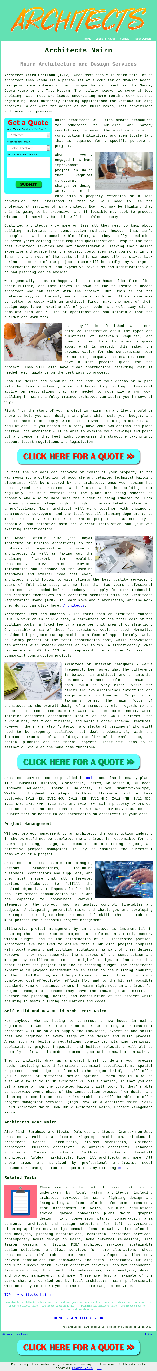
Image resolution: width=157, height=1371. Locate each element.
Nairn (91, 778)
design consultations (75, 1229)
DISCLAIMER (143, 38)
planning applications (26, 1229)
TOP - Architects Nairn (27, 1295)
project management (48, 849)
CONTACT (125, 38)
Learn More (82, 1368)
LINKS (99, 38)
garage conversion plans (87, 1213)
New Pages (22, 1334)
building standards (123, 421)
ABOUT (111, 38)
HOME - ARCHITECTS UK (78, 1318)
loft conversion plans (83, 1219)
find (20, 1132)
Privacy (150, 1334)
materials (108, 336)
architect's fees (125, 650)
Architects (73, 605)
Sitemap (7, 1334)
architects (79, 120)
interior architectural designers (94, 727)
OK (99, 1368)
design (137, 483)
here (122, 1168)
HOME (87, 38)
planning (111, 514)
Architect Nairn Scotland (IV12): (38, 75)
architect (13, 80)
